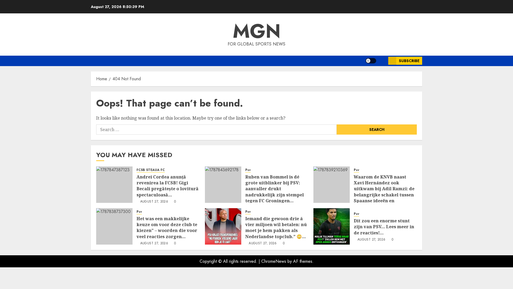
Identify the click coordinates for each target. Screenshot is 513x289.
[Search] (382, 61)
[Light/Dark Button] (371, 60)
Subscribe (409, 60)
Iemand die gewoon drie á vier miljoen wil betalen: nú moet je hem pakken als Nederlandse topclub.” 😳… (276, 227)
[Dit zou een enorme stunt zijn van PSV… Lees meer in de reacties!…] (331, 226)
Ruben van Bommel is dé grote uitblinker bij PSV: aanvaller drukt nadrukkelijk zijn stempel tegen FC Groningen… (274, 189)
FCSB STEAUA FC (151, 170)
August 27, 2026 (154, 202)
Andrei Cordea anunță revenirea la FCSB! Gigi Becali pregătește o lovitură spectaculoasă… (168, 186)
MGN (257, 31)
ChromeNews (273, 261)
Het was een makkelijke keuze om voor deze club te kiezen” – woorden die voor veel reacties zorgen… (167, 227)
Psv (248, 170)
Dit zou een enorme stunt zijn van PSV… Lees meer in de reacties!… (384, 227)
